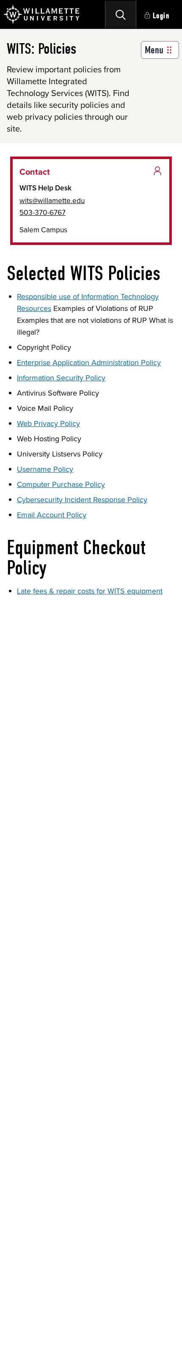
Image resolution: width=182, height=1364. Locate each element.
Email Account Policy (51, 514)
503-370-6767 (42, 212)
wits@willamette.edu (52, 200)
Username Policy (45, 469)
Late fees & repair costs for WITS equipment (90, 591)
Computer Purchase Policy (61, 484)
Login (161, 15)
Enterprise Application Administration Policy (89, 362)
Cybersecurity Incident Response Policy (82, 499)
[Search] (120, 14)
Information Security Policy (61, 377)
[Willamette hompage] (41, 14)
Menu (154, 50)
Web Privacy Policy (48, 423)
